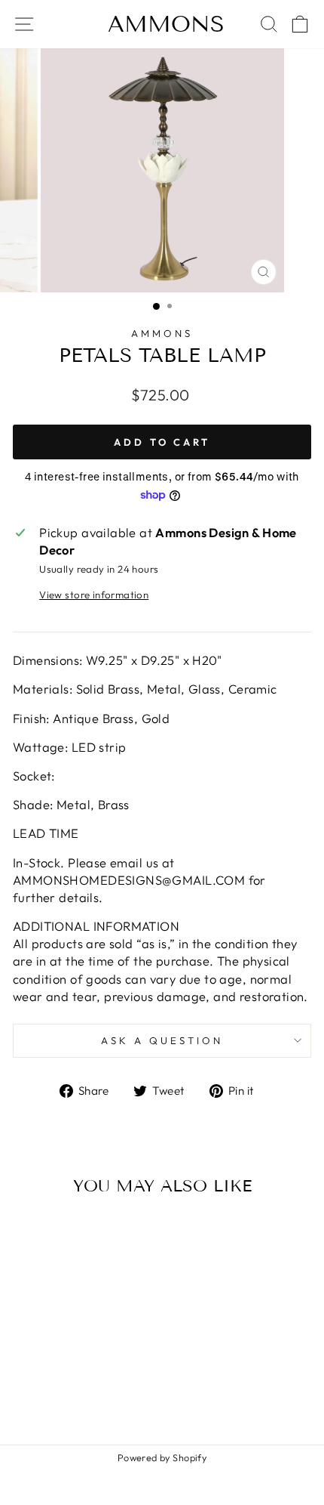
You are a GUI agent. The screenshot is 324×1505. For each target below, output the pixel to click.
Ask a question (162, 1040)
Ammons (166, 24)
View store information (93, 595)
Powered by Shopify (162, 1457)
